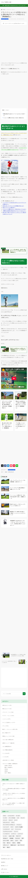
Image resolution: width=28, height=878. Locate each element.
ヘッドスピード (6, 833)
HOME (3, 9)
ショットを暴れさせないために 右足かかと (14, 117)
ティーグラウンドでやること (9, 824)
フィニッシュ (18, 829)
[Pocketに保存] (11, 465)
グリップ (5, 726)
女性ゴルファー (6, 705)
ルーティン (13, 833)
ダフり (12, 822)
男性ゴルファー (6, 708)
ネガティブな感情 (18, 827)
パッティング (6, 719)
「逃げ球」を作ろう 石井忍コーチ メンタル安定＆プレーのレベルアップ (13, 794)
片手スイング (6, 845)
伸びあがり (5, 838)
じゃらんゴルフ (11, 815)
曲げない (9, 842)
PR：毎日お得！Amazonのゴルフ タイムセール (14, 5)
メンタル (5, 756)
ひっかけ (18, 815)
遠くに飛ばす (6, 732)
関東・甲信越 (9, 767)
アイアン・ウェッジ (8, 715)
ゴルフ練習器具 (6, 746)
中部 (6, 769)
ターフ (15, 820)
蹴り (4, 847)
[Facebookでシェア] (5, 465)
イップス (5, 818)
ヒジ (12, 829)
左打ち (12, 840)
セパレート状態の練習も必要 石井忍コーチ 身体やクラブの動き (13, 789)
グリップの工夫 (12, 818)
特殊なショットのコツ (8, 736)
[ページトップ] (25, 875)
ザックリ (22, 818)
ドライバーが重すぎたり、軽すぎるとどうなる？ (14, 209)
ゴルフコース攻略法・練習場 (9, 763)
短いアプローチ (21, 845)
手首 (21, 840)
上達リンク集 (11, 836)
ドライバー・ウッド (10, 9)
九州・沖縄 (8, 772)
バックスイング (6, 829)
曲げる (14, 842)
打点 (4, 842)
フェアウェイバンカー (7, 831)
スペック (5, 820)
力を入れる (17, 838)
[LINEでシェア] (17, 465)
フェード (16, 831)
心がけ (16, 840)
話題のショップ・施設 (8, 743)
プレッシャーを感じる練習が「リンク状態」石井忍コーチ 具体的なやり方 (13, 803)
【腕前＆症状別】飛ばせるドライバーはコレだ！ (14, 210)
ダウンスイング (11, 471)
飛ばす (8, 847)
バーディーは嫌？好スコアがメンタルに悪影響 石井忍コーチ (13, 799)
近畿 (6, 771)
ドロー (12, 827)
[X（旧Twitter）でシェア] (2, 465)
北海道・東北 (8, 765)
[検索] (24, 693)
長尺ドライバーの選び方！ (9, 207)
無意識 (18, 842)
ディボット (19, 824)
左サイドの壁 (6, 840)
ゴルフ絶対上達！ (6, 2)
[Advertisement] (14, 44)
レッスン (5, 836)
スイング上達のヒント (8, 722)
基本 (23, 838)
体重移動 (11, 838)
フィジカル (5, 753)
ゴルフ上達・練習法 (7, 739)
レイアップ (20, 833)
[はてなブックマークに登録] (8, 465)
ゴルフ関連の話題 (7, 750)
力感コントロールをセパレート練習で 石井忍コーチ (13, 784)
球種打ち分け (13, 845)
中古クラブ (18, 836)
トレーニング (6, 827)
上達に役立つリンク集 (8, 760)
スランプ (10, 820)
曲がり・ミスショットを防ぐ (9, 729)
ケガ (18, 818)
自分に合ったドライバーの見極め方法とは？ (13, 205)
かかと (6, 471)
